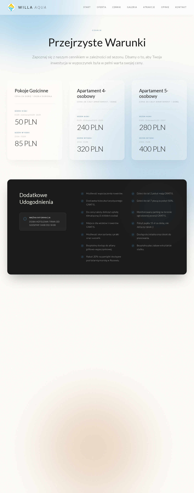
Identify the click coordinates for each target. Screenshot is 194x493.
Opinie (165, 7)
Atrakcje (149, 7)
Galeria (132, 7)
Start (87, 7)
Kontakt (181, 7)
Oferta (101, 7)
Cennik (116, 7)
